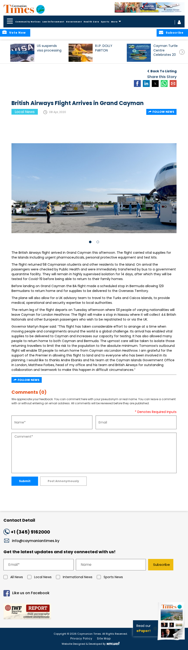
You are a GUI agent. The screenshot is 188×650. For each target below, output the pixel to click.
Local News (43, 577)
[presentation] (182, 52)
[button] (22, 53)
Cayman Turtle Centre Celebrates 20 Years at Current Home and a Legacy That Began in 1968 (165, 52)
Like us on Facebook (31, 593)
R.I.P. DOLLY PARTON (103, 48)
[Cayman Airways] (150, 7)
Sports (105, 22)
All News (16, 577)
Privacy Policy (81, 638)
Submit (24, 481)
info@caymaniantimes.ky (35, 540)
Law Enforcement (53, 22)
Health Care (91, 22)
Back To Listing (163, 71)
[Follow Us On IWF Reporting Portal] (94, 612)
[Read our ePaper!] (172, 640)
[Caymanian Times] (24, 9)
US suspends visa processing (49, 48)
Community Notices (28, 22)
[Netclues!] (113, 643)
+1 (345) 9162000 (30, 532)
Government (74, 22)
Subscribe (161, 564)
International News (77, 577)
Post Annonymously (63, 481)
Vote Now (17, 33)
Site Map (104, 638)
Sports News (113, 577)
